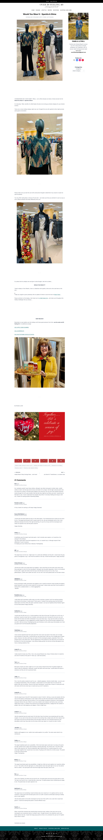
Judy (15, 676)
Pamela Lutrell (30, 17)
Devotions (56, 10)
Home (33, 10)
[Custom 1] (47, 834)
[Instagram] (54, 834)
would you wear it (18, 467)
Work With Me (53, 1)
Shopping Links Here (66, 10)
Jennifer (16, 727)
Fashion (38, 10)
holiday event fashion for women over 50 (42, 465)
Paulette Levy (18, 595)
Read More (78, 50)
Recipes (50, 10)
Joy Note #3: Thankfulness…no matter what (54, 473)
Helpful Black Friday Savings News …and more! (25, 473)
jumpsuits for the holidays (57, 465)
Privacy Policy (43, 828)
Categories (78, 68)
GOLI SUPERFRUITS (19, 331)
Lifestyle (44, 10)
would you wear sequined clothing (30, 467)
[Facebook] (51, 834)
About (47, 1)
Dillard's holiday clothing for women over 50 (23, 465)
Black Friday (57, 294)
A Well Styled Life (43, 298)
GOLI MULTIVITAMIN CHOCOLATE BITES (24, 334)
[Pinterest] (56, 834)
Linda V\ (16, 649)
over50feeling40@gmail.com (78, 52)
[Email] (49, 834)
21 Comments (50, 17)
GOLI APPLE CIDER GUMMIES (21, 327)
